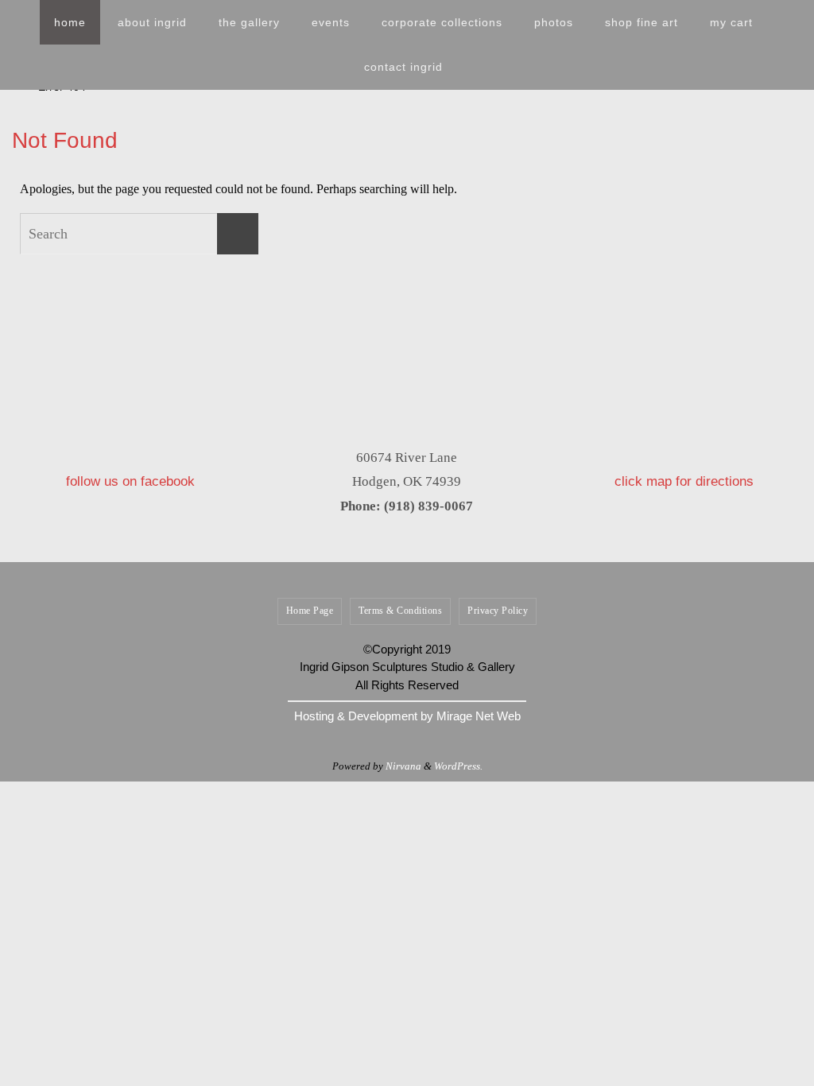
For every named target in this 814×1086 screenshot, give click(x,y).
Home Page (310, 610)
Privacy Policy (497, 610)
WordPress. (458, 766)
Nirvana (403, 766)
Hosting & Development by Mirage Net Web (407, 716)
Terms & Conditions (400, 610)
